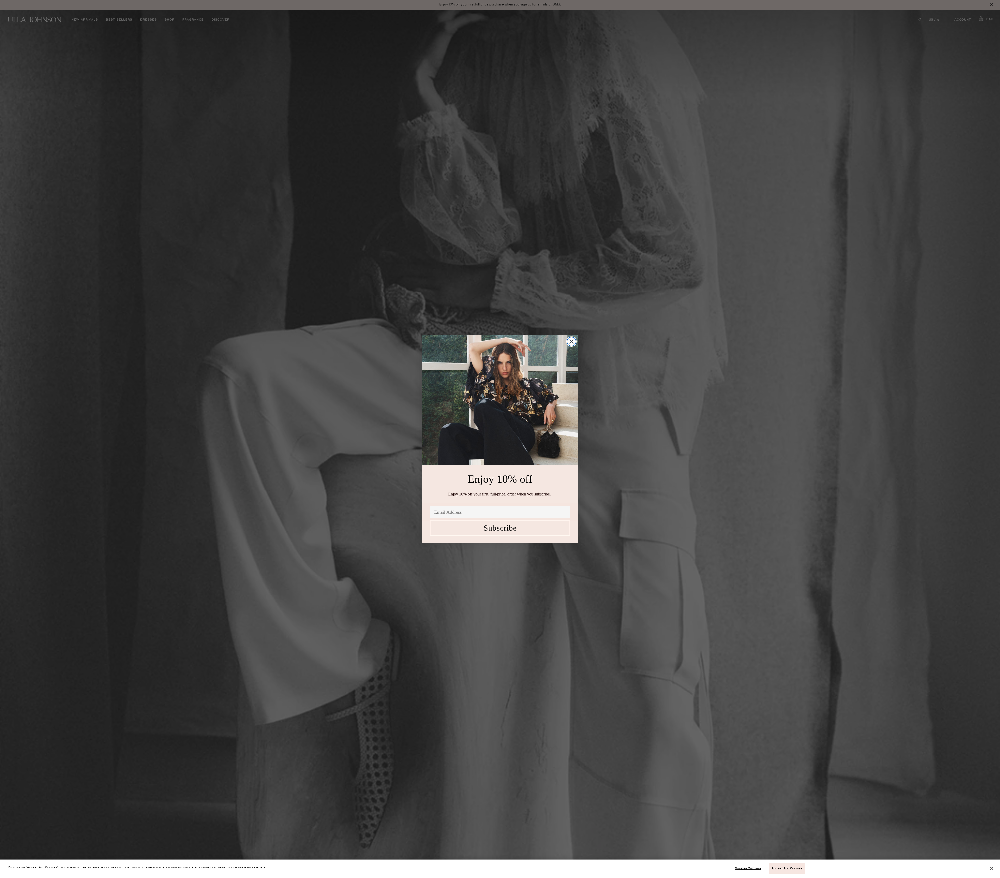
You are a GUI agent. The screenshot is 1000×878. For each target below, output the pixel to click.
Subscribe (500, 528)
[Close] (991, 868)
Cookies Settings (748, 868)
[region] (500, 869)
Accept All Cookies (787, 868)
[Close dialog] (571, 341)
